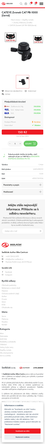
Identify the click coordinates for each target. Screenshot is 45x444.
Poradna (5, 322)
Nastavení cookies (22, 437)
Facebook (8, 272)
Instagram (8, 275)
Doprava (5, 291)
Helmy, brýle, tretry (6, 347)
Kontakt (4, 324)
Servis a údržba (5, 355)
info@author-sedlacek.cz (14, 259)
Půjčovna (5, 319)
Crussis (4, 299)
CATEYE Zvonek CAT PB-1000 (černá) (23, 25)
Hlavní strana (15, 20)
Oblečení (3, 344)
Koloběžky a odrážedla (8, 342)
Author (4, 296)
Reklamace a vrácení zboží (11, 288)
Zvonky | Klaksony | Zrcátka (23, 22)
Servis (4, 316)
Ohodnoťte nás (7, 307)
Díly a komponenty (6, 353)
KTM (3, 305)
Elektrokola (4, 336)
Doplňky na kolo (27, 20)
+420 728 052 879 (12, 256)
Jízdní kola (3, 339)
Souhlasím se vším (22, 431)
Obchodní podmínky (9, 285)
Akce (2, 333)
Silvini (4, 302)
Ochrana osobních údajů (10, 293)
